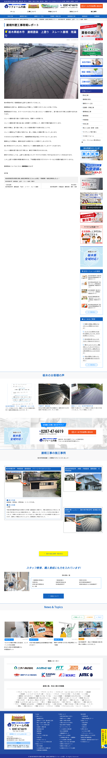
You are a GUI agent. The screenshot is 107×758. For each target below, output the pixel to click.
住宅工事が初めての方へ (66, 716)
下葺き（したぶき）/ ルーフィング (68, 698)
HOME (37, 714)
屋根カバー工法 (38, 16)
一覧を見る (92, 312)
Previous (3, 398)
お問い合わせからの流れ (66, 722)
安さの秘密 (40, 746)
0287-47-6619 (70, 5)
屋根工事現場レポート (88, 718)
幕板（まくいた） (74, 700)
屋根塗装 (84, 16)
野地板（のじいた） (85, 698)
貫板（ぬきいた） (88, 702)
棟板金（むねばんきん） (54, 702)
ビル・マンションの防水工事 (44, 741)
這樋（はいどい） (86, 700)
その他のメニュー (85, 741)
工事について (62, 714)
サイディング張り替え (90, 132)
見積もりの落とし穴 (65, 746)
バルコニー (49, 694)
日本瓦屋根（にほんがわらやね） (73, 696)
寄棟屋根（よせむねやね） (28, 704)
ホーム (12, 11)
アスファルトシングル (68, 706)
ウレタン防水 (76, 694)
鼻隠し (19, 706)
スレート (78, 706)
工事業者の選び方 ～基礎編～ (68, 737)
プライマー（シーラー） (47, 692)
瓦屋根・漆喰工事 (55, 16)
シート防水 (85, 694)
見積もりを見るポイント (66, 744)
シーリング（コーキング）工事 (35, 694)
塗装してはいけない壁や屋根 (67, 741)
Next (104, 398)
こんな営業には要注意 (65, 739)
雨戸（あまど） (64, 700)
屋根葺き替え (24, 16)
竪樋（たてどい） (40, 706)
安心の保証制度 (64, 731)
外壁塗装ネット (9, 649)
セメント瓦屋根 (58, 696)
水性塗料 (22, 694)
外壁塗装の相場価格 (42, 750)
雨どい (43, 702)
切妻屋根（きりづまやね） (44, 704)
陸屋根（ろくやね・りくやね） (44, 696)
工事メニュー (39, 716)
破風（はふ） (77, 702)
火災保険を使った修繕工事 (43, 748)
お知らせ (84, 727)
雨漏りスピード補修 (65, 718)
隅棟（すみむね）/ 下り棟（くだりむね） (75, 704)
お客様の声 (85, 716)
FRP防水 (58, 706)
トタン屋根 (87, 696)
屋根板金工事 (71, 16)
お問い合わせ (84, 729)
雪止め (55, 698)
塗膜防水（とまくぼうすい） (26, 696)
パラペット (50, 706)
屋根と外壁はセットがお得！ (88, 735)
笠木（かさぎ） (21, 700)
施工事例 (83, 714)
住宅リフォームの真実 (64, 735)
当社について (54, 596)
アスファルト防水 (65, 694)
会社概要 (84, 724)
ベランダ (56, 694)
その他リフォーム (88, 136)
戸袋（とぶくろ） (52, 700)
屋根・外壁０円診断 (65, 720)
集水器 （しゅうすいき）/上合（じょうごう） (27, 702)
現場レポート (78, 617)
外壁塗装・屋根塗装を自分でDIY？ (90, 739)
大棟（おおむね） (57, 704)
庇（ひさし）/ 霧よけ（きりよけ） (37, 700)
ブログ (99, 617)
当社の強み (85, 722)
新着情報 (90, 617)
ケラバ (17, 704)
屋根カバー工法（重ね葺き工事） (45, 720)
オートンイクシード (65, 727)
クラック (20, 692)
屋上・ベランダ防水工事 (43, 724)
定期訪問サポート (64, 733)
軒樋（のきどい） (28, 706)
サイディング (59, 692)
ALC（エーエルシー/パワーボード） (74, 692)
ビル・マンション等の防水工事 (91, 141)
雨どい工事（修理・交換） (91, 128)
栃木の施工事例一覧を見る (54, 554)
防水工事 (10, 16)
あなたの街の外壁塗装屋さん (13, 647)
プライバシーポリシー (88, 733)
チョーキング (28, 692)
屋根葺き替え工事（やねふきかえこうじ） (40, 698)
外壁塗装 (96, 16)
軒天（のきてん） (67, 702)
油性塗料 (88, 692)
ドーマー (91, 704)
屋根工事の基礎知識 (86, 737)
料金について (39, 744)
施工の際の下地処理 (65, 724)
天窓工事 (85, 124)
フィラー (36, 692)
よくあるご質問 (86, 731)
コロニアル (86, 706)
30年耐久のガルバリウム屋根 (67, 748)
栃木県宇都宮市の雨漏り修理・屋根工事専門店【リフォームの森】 (47, 756)
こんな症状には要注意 (65, 729)
